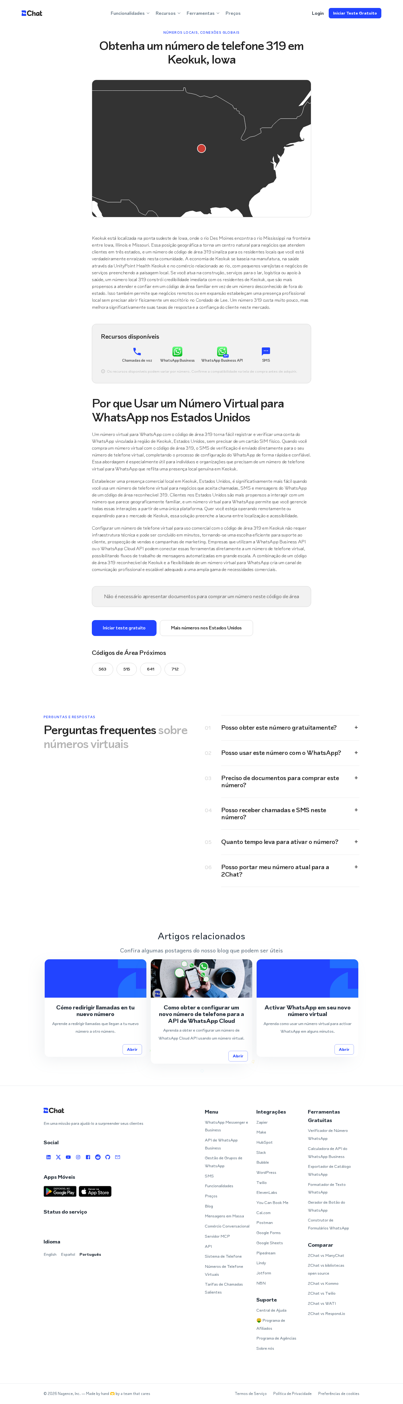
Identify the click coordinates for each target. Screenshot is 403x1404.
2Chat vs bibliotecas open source (326, 1269)
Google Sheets (269, 1243)
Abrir (132, 1049)
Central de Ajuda (271, 1310)
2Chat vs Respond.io (326, 1313)
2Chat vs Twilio (322, 1293)
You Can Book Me (272, 1202)
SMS (209, 1176)
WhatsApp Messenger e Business (226, 1126)
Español (68, 1254)
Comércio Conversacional (227, 1226)
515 (126, 669)
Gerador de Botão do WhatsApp (326, 1206)
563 (102, 669)
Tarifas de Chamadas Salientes (224, 1288)
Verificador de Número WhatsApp (328, 1134)
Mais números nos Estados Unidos (206, 627)
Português (90, 1254)
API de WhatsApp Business (221, 1144)
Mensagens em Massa (224, 1216)
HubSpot (264, 1142)
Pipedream (266, 1253)
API (208, 1246)
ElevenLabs (266, 1192)
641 (150, 669)
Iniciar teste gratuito (355, 13)
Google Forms (268, 1232)
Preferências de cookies (338, 1393)
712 (174, 669)
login (318, 13)
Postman (264, 1222)
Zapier (262, 1122)
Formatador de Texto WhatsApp (327, 1188)
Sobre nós (265, 1348)
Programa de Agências (276, 1338)
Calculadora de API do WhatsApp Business (327, 1152)
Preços (233, 13)
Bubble (262, 1162)
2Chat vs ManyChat (326, 1255)
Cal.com (263, 1212)
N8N (261, 1283)
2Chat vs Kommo (323, 1283)
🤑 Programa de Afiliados (270, 1324)
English (50, 1254)
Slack (261, 1152)
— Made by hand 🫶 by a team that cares (115, 1393)
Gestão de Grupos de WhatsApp (223, 1162)
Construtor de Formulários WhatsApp (328, 1224)
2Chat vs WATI (322, 1303)
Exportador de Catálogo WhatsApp (329, 1170)
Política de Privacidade (292, 1393)
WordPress (266, 1172)
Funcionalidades (219, 1186)
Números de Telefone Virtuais (224, 1270)
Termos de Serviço (251, 1393)
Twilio (261, 1182)
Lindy (261, 1263)
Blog (209, 1206)
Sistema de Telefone (223, 1256)
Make (261, 1132)
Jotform (263, 1273)
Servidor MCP (217, 1236)
